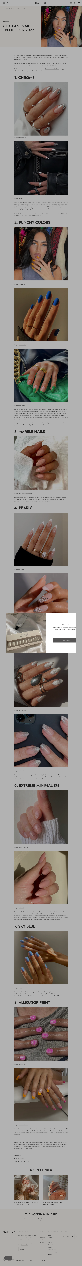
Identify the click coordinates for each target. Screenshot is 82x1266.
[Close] (73, 615)
